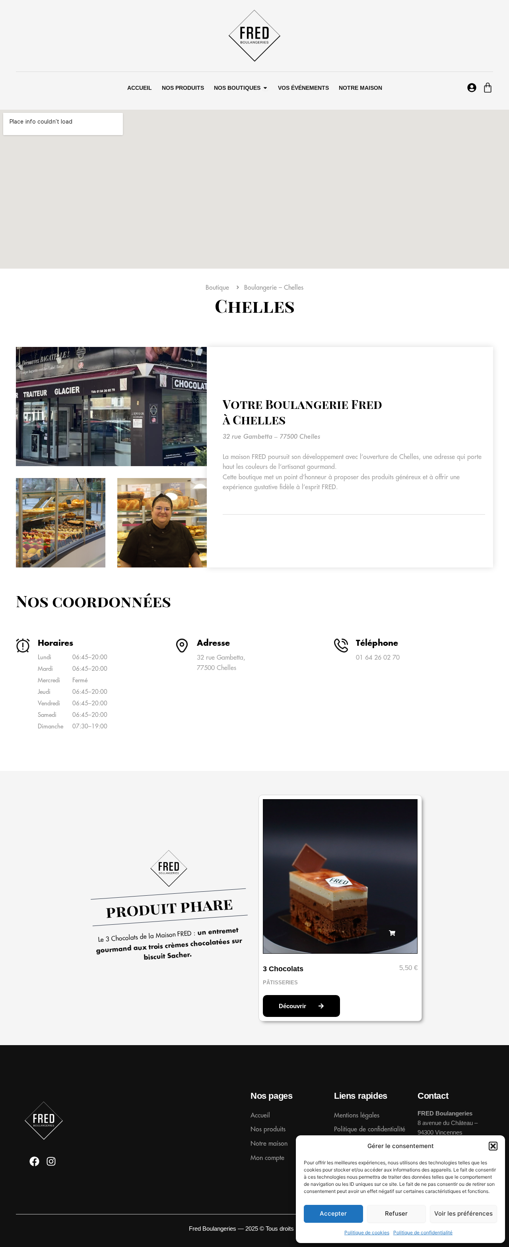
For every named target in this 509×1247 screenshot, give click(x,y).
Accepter (333, 1213)
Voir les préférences (463, 1213)
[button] (493, 1146)
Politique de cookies (366, 1232)
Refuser (396, 1213)
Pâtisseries (280, 983)
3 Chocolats (283, 969)
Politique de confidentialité (423, 1232)
